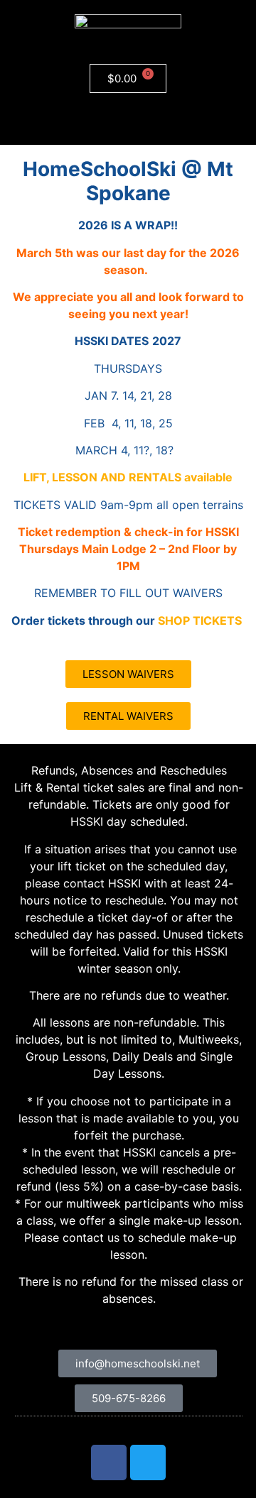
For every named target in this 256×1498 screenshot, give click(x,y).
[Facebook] (109, 1462)
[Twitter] (148, 1462)
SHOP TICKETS (200, 620)
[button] (128, 119)
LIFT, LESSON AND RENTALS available (128, 477)
